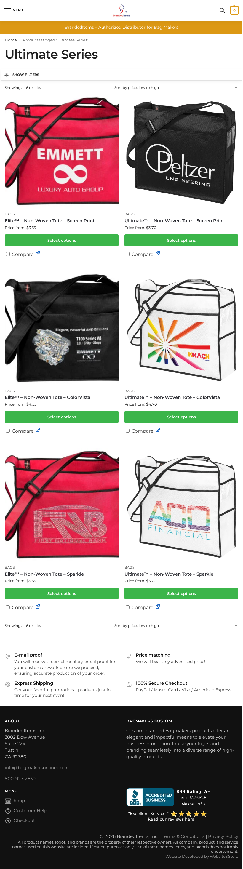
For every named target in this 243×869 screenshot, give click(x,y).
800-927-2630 (20, 778)
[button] (234, 10)
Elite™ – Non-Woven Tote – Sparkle (44, 574)
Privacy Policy (223, 836)
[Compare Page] (38, 254)
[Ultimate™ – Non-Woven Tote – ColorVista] (181, 328)
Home (11, 40)
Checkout (24, 820)
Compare (22, 254)
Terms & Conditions (183, 836)
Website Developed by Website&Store (201, 856)
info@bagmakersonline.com (36, 767)
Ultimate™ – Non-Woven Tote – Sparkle (168, 574)
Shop (19, 800)
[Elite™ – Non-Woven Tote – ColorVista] (62, 328)
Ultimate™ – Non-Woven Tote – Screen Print (174, 220)
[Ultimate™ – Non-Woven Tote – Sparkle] (181, 505)
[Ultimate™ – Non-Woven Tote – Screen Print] (181, 152)
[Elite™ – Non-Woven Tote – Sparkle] (62, 505)
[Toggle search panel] (222, 10)
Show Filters (25, 75)
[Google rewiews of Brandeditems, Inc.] (182, 816)
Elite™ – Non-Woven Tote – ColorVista (47, 397)
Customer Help (30, 810)
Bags (10, 214)
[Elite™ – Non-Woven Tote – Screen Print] (62, 152)
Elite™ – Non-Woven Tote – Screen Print (50, 220)
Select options (61, 240)
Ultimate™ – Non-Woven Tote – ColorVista (172, 397)
